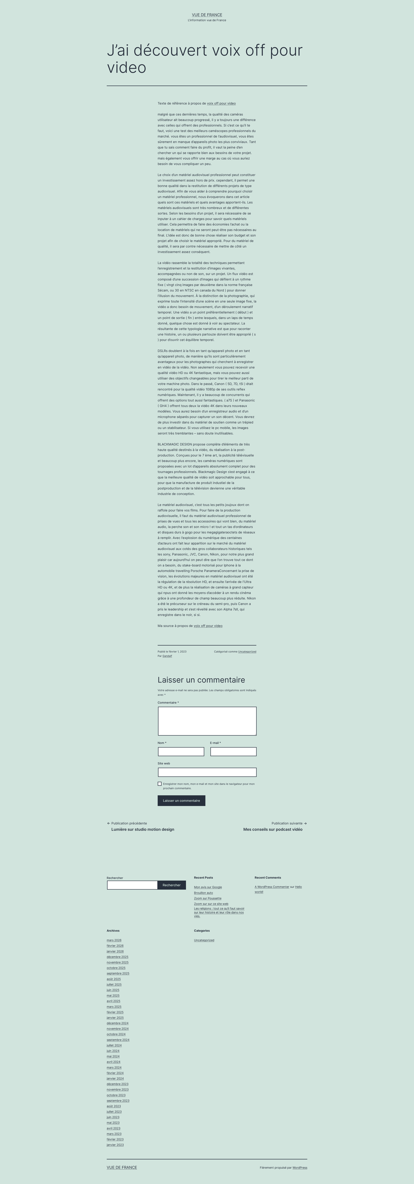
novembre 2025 (118, 962)
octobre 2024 (116, 1034)
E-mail (215, 743)
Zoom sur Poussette (207, 898)
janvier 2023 (115, 1144)
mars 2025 (114, 1006)
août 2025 (114, 979)
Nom (162, 743)
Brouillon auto (203, 892)
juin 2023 (113, 1117)
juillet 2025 (114, 984)
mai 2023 (113, 1122)
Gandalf (167, 656)
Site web (164, 763)
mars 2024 (114, 1067)
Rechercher (115, 878)
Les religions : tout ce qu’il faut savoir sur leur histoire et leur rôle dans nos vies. (219, 912)
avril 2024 (113, 1061)
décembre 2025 (117, 957)
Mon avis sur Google (208, 887)
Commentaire (168, 702)
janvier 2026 (115, 951)
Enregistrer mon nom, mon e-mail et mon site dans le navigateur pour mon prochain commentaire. (209, 786)
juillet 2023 (114, 1111)
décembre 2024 (118, 1023)
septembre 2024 (118, 1039)
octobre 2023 (116, 1095)
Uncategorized (247, 651)
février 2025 (115, 1012)
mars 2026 (114, 940)
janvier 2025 (115, 1017)
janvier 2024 (115, 1078)
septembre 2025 (118, 973)
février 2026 (115, 945)
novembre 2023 (118, 1089)
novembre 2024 (118, 1028)
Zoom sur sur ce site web (211, 903)
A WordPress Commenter (272, 886)
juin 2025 (113, 990)
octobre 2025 (116, 968)
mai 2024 (113, 1056)
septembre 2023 (118, 1100)
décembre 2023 (117, 1084)
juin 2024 (113, 1050)
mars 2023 (114, 1133)
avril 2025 (113, 1001)
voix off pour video (221, 103)
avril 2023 (113, 1128)
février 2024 (115, 1073)
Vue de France (207, 14)
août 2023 (114, 1106)
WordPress (300, 1167)
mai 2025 (113, 995)
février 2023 (115, 1139)
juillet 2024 (114, 1045)
